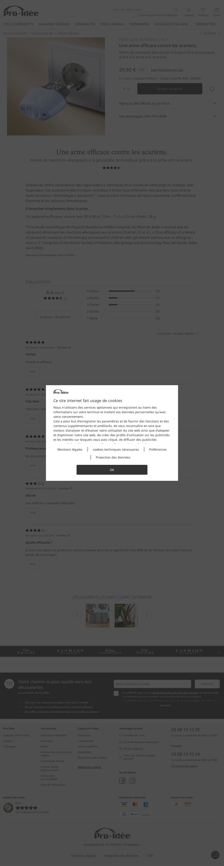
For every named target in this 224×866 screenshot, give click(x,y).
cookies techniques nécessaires (116, 449)
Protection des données (113, 457)
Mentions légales (69, 449)
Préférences (158, 449)
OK (112, 470)
